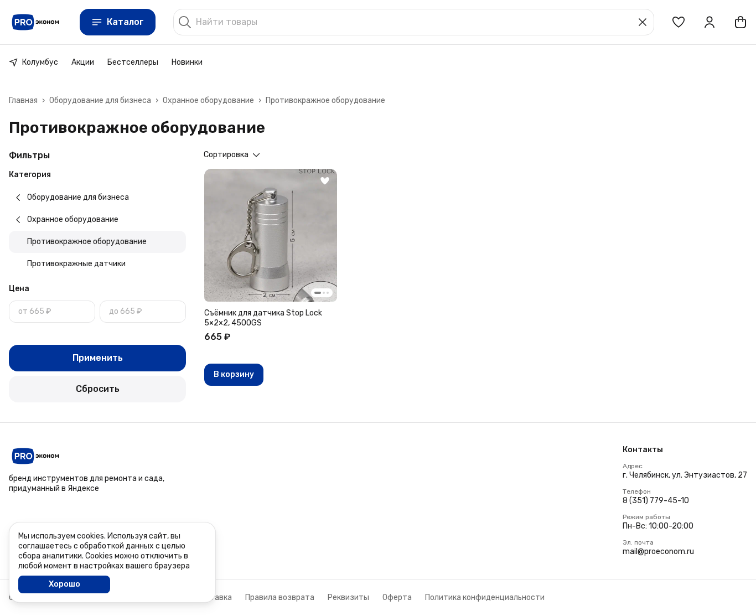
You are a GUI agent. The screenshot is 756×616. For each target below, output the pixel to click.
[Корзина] (740, 22)
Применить (98, 358)
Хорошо (64, 584)
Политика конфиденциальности (485, 597)
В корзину (234, 374)
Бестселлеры (132, 62)
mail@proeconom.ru (658, 551)
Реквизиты (348, 597)
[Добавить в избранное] (325, 181)
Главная (23, 100)
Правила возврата (279, 597)
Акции (82, 62)
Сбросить (98, 389)
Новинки (187, 62)
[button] (678, 22)
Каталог (125, 22)
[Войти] (709, 22)
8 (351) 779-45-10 (656, 500)
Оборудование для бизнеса (100, 100)
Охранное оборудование (208, 100)
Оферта (397, 597)
